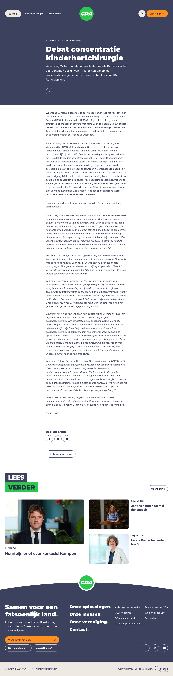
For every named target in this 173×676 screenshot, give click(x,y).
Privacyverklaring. (125, 669)
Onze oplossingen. (34, 13)
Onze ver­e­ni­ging (89, 621)
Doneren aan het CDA (156, 607)
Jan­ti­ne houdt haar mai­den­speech (148, 508)
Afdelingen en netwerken (128, 607)
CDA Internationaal (125, 618)
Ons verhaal (151, 618)
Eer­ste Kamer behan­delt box (148, 542)
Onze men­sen (86, 614)
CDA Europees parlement (128, 623)
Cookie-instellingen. (144, 669)
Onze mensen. (54, 13)
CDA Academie (123, 612)
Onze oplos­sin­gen (90, 606)
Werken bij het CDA (155, 612)
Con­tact (79, 629)
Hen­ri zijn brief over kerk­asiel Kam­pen (40, 553)
